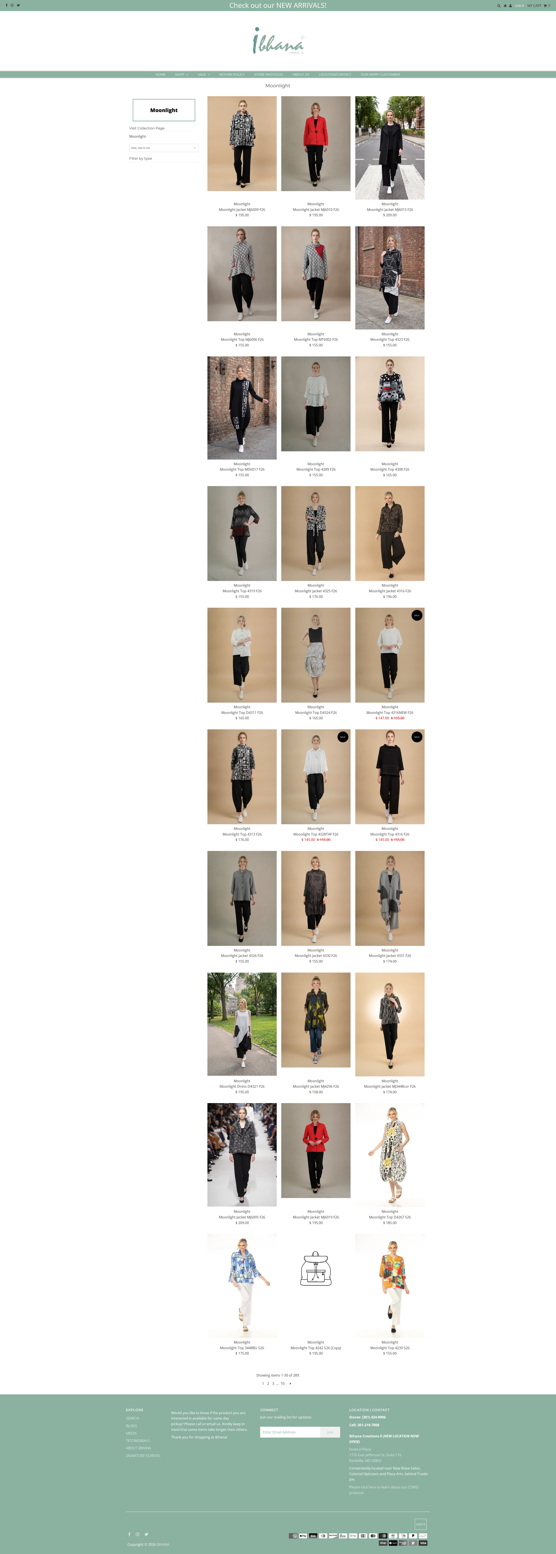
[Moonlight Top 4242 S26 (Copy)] (316, 1269)
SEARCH (132, 1418)
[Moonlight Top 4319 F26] (242, 533)
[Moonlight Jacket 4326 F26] (242, 898)
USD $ (519, 6)
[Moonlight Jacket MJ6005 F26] (242, 1154)
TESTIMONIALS (138, 1440)
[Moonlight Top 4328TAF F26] (316, 776)
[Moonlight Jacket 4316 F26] (390, 533)
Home (160, 74)
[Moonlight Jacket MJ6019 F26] (316, 1150)
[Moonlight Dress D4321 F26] (242, 1024)
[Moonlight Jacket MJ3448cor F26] (390, 1025)
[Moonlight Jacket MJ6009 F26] (242, 143)
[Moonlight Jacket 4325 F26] (316, 533)
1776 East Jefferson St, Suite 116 (375, 1455)
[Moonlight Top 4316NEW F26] (390, 655)
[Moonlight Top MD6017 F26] (242, 408)
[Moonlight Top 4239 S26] (390, 1286)
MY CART (538, 5)
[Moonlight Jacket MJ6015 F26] (390, 148)
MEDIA (131, 1433)
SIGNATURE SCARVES (143, 1455)
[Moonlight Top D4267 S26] (390, 1155)
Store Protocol (268, 74)
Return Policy (232, 74)
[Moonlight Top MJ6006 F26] (242, 273)
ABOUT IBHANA (138, 1448)
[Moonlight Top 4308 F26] (390, 403)
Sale (202, 74)
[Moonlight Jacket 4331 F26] (390, 898)
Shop (179, 74)
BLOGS (131, 1425)
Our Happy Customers (380, 74)
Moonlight (137, 136)
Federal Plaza (360, 1449)
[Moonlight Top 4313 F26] (242, 776)
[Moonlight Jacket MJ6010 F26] (316, 143)
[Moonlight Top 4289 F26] (316, 403)
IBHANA (163, 1544)
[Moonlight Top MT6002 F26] (316, 273)
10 (283, 1383)
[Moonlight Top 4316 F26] (390, 776)
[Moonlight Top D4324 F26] (316, 655)
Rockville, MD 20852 (365, 1460)
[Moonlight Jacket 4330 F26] (316, 898)
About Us (301, 74)
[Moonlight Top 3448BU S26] (242, 1286)
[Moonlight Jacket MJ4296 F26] (316, 1020)
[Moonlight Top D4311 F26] (242, 655)
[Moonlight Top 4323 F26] (390, 278)
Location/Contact (335, 74)
